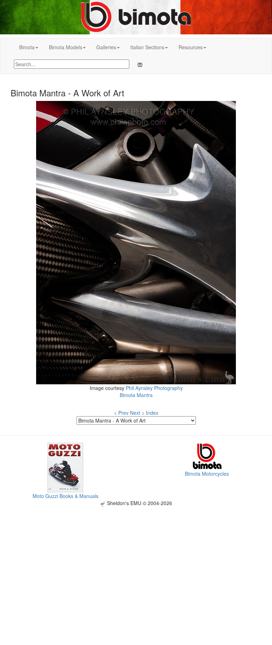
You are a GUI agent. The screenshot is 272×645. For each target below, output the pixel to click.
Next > (137, 412)
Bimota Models (65, 47)
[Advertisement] (136, 556)
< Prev (121, 412)
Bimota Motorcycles (207, 473)
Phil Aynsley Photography (154, 387)
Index (152, 412)
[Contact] (138, 65)
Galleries (106, 47)
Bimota (27, 47)
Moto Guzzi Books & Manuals (65, 495)
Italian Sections (147, 47)
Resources (190, 47)
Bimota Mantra (136, 394)
